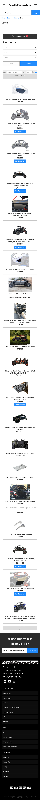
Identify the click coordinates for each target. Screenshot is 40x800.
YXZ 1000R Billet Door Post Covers (20, 477)
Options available (20, 404)
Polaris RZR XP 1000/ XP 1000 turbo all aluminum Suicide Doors (20, 321)
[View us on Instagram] (14, 682)
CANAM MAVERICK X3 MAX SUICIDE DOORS (20, 428)
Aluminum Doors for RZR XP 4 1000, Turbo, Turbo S (20, 560)
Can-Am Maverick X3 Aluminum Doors (20, 347)
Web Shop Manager (23, 797)
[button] (17, 629)
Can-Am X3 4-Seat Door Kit (20, 294)
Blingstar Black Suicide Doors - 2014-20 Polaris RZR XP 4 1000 (20, 372)
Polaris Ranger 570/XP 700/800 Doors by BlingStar (20, 454)
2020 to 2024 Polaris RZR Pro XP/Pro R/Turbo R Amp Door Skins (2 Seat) (20, 617)
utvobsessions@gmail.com (14, 673)
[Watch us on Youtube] (9, 682)
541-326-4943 (10, 667)
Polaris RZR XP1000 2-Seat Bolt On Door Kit (20, 502)
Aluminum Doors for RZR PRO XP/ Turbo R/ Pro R (20, 398)
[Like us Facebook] (5, 682)
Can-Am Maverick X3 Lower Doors (20, 588)
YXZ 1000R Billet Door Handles (20, 534)
